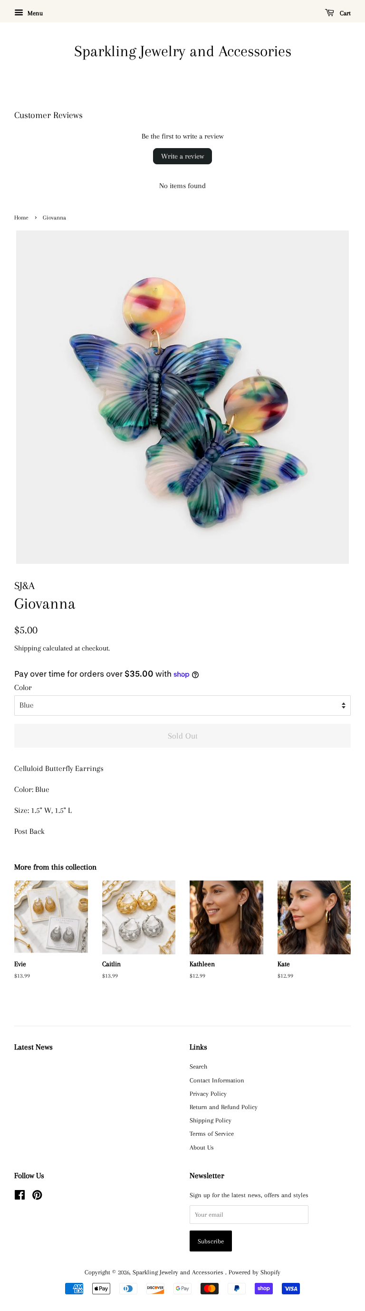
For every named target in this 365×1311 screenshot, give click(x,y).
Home (21, 217)
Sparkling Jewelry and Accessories (182, 51)
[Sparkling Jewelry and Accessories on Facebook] (19, 1197)
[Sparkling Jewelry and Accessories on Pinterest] (37, 1197)
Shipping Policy (210, 1120)
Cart (344, 13)
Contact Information (217, 1080)
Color (23, 687)
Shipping (27, 648)
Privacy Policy (208, 1093)
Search (198, 1066)
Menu (34, 13)
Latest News (33, 1046)
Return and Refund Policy (224, 1107)
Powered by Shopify (254, 1272)
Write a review (182, 156)
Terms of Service (212, 1133)
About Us (202, 1147)
